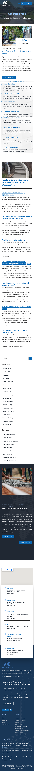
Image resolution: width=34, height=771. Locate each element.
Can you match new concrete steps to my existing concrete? (17, 217)
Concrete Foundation (9, 461)
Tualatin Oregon (8, 408)
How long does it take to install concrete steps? (15, 283)
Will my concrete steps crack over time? (16, 307)
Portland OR (6, 372)
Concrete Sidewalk (8, 444)
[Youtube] (11, 710)
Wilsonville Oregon (9, 418)
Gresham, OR (7, 391)
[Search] (30, 358)
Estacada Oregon (8, 405)
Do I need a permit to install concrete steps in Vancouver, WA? (16, 262)
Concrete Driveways (9, 434)
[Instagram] (8, 710)
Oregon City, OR (8, 382)
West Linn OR (7, 388)
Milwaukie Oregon (8, 411)
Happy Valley (6, 414)
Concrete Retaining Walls (10, 441)
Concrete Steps (8, 447)
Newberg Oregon (8, 421)
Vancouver (10, 611)
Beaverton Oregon (8, 395)
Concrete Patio (7, 438)
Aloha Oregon (7, 398)
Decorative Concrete (9, 451)
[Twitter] (5, 710)
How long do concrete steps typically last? (13, 193)
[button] (19, 3)
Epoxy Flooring (7, 454)
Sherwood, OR (7, 385)
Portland (10, 588)
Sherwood (10, 649)
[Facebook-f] (3, 710)
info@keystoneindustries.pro (12, 676)
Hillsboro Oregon (8, 401)
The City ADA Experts (9, 457)
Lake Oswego (7, 378)
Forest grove (7, 424)
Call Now (8, 703)
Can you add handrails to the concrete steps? (14, 331)
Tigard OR (6, 375)
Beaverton (10, 625)
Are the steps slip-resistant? (14, 239)
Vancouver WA (7, 368)
